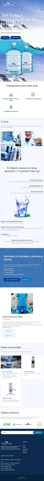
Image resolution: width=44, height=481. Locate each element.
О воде (24, 447)
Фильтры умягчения (37, 191)
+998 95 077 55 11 (8, 335)
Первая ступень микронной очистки (22, 240)
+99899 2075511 (8, 331)
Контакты (25, 452)
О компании (25, 449)
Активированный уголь (36, 186)
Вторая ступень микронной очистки (11, 221)
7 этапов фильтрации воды (33, 99)
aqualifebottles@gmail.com (9, 469)
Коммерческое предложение (11, 279)
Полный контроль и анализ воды (11, 99)
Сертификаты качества (11, 111)
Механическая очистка (36, 180)
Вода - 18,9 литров (7, 371)
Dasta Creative (24, 478)
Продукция (25, 450)
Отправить (38, 432)
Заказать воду (15, 37)
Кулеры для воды (29, 371)
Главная (24, 445)
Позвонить (5, 37)
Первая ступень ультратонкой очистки (12, 227)
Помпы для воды (7, 398)
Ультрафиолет (5, 234)
